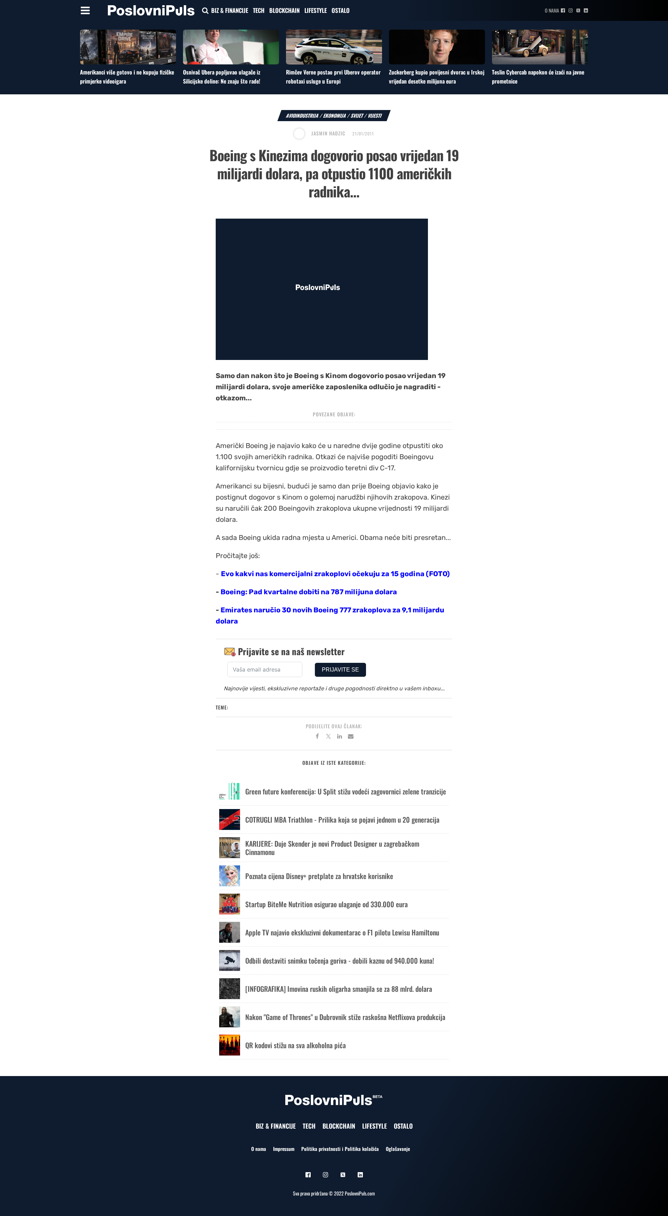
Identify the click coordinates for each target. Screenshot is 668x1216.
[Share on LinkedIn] (339, 737)
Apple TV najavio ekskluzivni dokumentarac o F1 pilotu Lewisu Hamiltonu (342, 932)
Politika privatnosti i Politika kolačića (340, 1148)
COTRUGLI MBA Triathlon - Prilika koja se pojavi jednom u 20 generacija (342, 819)
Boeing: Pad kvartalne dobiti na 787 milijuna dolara (309, 592)
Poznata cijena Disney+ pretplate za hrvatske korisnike (319, 876)
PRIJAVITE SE (340, 670)
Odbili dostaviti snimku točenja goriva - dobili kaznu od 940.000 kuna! (339, 960)
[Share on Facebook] (317, 737)
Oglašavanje (398, 1148)
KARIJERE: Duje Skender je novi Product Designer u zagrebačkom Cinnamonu (332, 847)
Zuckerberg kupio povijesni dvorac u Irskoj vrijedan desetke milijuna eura (436, 76)
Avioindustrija (302, 115)
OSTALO (341, 10)
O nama (552, 10)
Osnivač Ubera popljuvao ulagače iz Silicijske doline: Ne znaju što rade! (221, 76)
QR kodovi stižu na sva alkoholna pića (295, 1045)
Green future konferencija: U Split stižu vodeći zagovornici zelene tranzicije (345, 791)
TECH (258, 10)
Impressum (283, 1148)
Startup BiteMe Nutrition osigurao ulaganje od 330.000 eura (326, 904)
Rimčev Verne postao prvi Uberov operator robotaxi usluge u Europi (333, 76)
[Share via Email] (350, 737)
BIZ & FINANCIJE (229, 10)
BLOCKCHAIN (284, 10)
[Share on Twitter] (328, 737)
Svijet (357, 115)
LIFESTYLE (315, 10)
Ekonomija (335, 115)
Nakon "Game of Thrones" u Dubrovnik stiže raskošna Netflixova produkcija (345, 1017)
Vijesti (375, 115)
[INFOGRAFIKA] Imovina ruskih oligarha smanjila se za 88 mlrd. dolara (338, 988)
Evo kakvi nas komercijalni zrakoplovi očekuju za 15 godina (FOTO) (335, 574)
